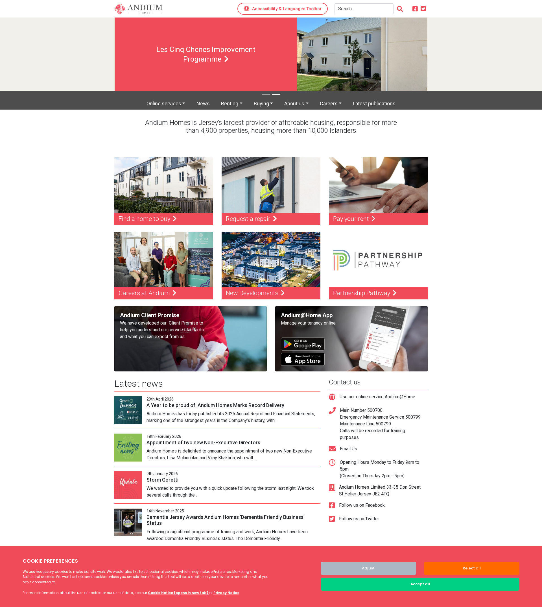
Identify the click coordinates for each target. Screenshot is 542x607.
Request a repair (249, 218)
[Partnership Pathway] (378, 260)
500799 (413, 417)
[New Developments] (271, 260)
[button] (282, 9)
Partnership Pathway (362, 293)
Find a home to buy (145, 218)
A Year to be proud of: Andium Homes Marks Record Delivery (215, 405)
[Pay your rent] (378, 185)
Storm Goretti (162, 480)
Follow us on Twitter (359, 518)
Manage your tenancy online (308, 323)
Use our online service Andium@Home (377, 396)
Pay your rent (351, 218)
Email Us (348, 448)
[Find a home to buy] (163, 185)
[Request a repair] (271, 185)
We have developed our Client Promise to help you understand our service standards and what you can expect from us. (162, 329)
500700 (375, 410)
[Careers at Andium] (163, 260)
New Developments (253, 293)
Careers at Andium (145, 293)
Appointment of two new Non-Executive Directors (203, 442)
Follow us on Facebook (362, 505)
